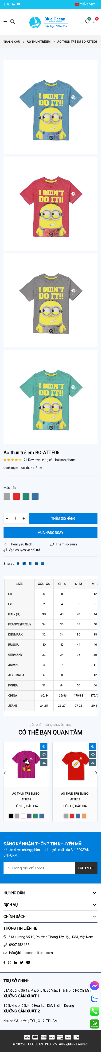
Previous (4, 772)
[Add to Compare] (43, 762)
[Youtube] (28, 962)
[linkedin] (15, 962)
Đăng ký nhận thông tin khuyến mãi (43, 843)
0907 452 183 (19, 945)
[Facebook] (4, 962)
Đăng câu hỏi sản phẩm (58, 460)
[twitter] (21, 962)
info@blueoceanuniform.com (31, 953)
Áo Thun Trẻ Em (31, 468)
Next (96, 772)
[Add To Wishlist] (43, 754)
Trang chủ (12, 41)
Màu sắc (10, 488)
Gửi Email (86, 868)
